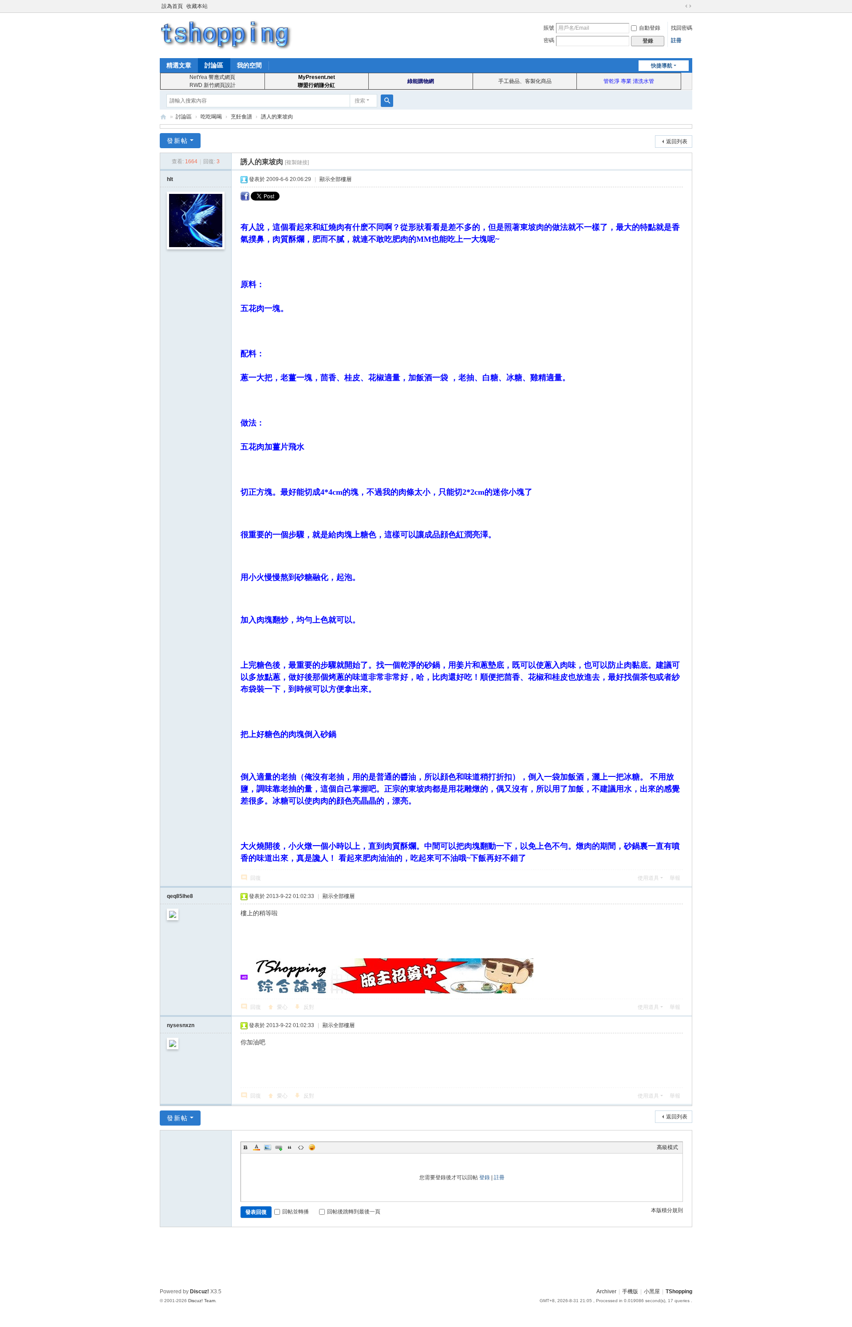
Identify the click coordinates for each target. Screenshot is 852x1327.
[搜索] (387, 101)
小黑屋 (652, 1291)
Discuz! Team (201, 1300)
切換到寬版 (688, 6)
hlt (170, 179)
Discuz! (199, 1291)
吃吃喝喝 (211, 117)
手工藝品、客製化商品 (525, 81)
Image (267, 1147)
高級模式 (667, 1147)
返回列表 (676, 141)
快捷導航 (661, 66)
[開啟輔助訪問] (680, 6)
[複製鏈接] (297, 162)
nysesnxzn (180, 1025)
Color (256, 1147)
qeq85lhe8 (180, 896)
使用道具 (648, 878)
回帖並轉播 (295, 1212)
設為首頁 (172, 6)
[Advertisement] (426, 1256)
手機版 (630, 1291)
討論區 (214, 65)
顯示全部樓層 (335, 179)
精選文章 (178, 65)
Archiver (606, 1291)
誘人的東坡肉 (277, 117)
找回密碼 (681, 28)
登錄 (484, 1177)
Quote (289, 1147)
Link (278, 1147)
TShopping (163, 116)
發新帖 (177, 140)
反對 (309, 1007)
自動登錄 (649, 28)
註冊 (676, 40)
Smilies (312, 1147)
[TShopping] (226, 35)
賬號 (549, 28)
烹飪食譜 (241, 117)
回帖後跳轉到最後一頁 (353, 1212)
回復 (255, 878)
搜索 (360, 101)
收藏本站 (197, 6)
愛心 (282, 1007)
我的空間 (249, 65)
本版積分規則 (667, 1210)
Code (300, 1147)
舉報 (675, 878)
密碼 (549, 40)
